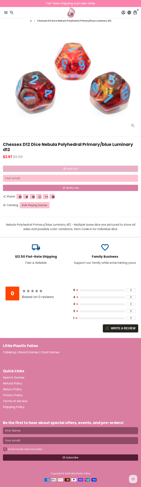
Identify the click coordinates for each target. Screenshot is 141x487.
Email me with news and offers (25, 449)
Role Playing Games (34, 205)
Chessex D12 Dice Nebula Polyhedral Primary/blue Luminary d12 (74, 20)
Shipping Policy (13, 407)
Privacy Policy (13, 395)
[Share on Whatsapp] (38, 196)
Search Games (13, 377)
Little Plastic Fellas (81, 473)
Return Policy (12, 389)
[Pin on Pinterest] (32, 196)
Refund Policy (12, 383)
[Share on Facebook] (19, 196)
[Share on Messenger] (52, 196)
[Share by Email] (45, 196)
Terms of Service (15, 401)
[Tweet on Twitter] (25, 196)
